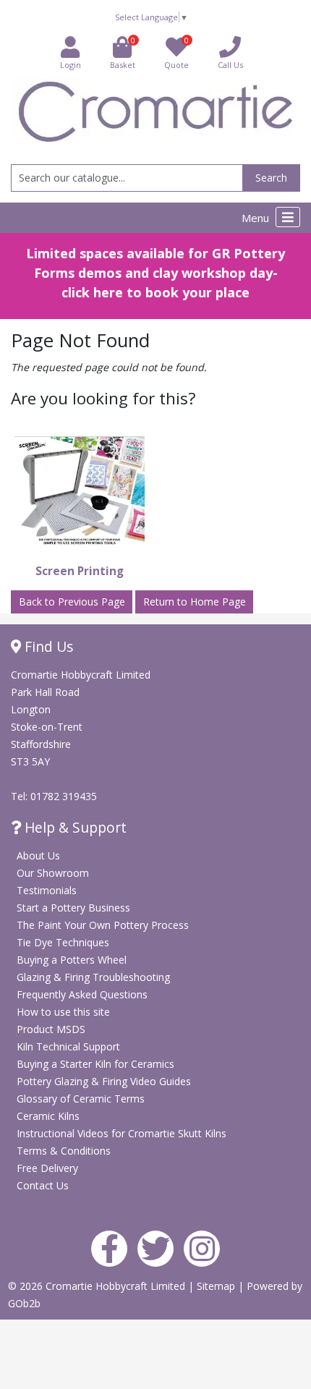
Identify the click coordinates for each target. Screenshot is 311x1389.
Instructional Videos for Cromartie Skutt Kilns (121, 1133)
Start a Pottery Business (73, 907)
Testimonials (47, 890)
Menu (257, 218)
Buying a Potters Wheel (72, 960)
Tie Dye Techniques (63, 942)
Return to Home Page (194, 601)
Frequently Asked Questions (82, 994)
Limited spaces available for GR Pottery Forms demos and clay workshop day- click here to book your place (155, 273)
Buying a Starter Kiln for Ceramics (95, 1064)
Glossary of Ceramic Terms (81, 1098)
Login (70, 64)
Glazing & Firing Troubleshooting (93, 977)
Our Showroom (53, 873)
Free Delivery (47, 1168)
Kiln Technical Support (68, 1046)
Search (271, 177)
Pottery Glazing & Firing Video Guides (104, 1081)
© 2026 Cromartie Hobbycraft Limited (98, 1286)
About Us (38, 855)
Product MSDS (51, 1029)
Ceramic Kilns (48, 1116)
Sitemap (217, 1286)
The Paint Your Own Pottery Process (103, 925)
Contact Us (43, 1185)
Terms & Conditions (64, 1151)
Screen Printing (79, 571)
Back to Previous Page (72, 601)
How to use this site (63, 1012)
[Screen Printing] (79, 492)
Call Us (230, 64)
